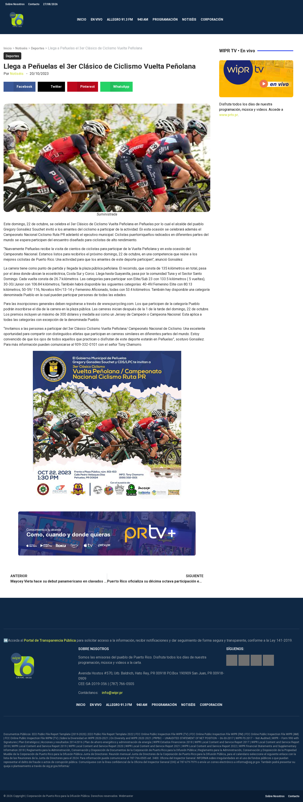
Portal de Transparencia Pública (50, 640)
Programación (165, 19)
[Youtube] (268, 660)
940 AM (142, 19)
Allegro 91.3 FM (120, 19)
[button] (294, 19)
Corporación (212, 19)
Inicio (81, 19)
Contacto (33, 4)
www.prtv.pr (228, 115)
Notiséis (189, 19)
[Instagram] (244, 660)
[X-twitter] (256, 660)
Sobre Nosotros (15, 4)
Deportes (37, 48)
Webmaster (126, 796)
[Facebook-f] (231, 660)
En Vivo (96, 19)
